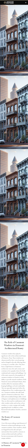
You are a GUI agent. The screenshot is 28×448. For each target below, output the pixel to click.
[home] (8, 2)
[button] (26, 2)
